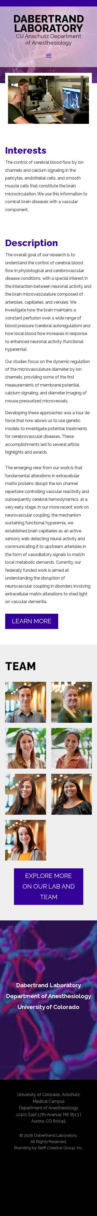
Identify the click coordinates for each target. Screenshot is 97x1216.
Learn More (31, 621)
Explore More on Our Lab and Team (49, 886)
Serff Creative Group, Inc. (60, 1148)
